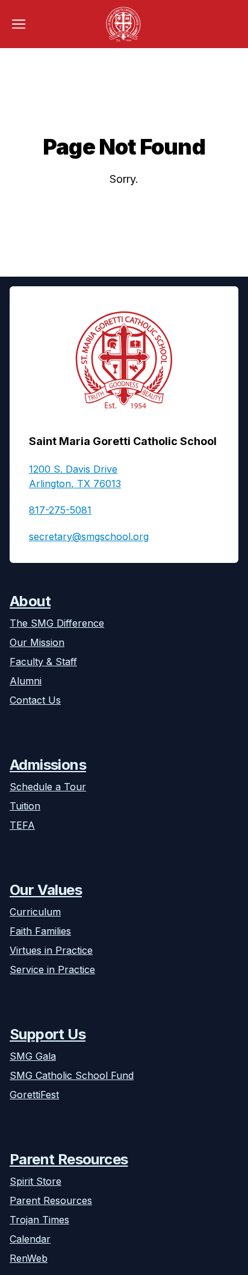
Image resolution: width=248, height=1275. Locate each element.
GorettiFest (34, 1095)
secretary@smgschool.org (89, 536)
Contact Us (35, 700)
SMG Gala (33, 1056)
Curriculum (35, 912)
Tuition (25, 806)
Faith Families (40, 931)
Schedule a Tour (48, 787)
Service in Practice (52, 969)
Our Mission (37, 642)
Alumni (26, 681)
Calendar (30, 1239)
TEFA (22, 825)
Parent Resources (69, 1159)
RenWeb (29, 1258)
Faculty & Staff (43, 662)
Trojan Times (39, 1220)
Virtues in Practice (51, 950)
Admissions (48, 764)
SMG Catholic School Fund (72, 1075)
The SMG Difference (57, 623)
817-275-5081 (60, 510)
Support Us (47, 1034)
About (30, 601)
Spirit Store (35, 1181)
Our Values (46, 890)
